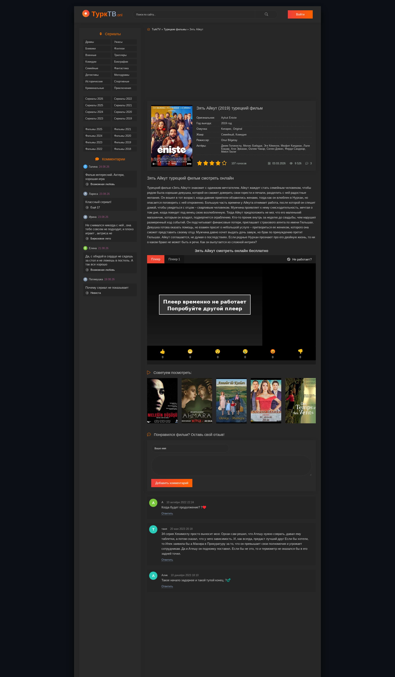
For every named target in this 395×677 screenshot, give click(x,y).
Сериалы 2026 (94, 98)
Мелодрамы (121, 74)
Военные (90, 55)
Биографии (121, 61)
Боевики (90, 48)
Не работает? (302, 259)
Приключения (122, 88)
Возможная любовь (103, 184)
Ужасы (118, 41)
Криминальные (94, 88)
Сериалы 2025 (94, 105)
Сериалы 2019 (123, 118)
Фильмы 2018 (122, 149)
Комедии (90, 61)
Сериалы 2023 (94, 118)
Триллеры (120, 55)
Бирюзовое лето (101, 238)
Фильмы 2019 (122, 142)
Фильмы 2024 (93, 135)
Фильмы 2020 (122, 135)
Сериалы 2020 (123, 111)
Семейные (91, 68)
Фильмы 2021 (122, 129)
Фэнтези (119, 48)
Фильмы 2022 (93, 149)
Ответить (167, 513)
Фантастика (121, 68)
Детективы (92, 74)
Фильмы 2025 (93, 129)
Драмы (89, 41)
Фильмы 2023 (93, 142)
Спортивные (121, 81)
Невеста (96, 293)
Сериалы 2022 (123, 98)
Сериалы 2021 (123, 105)
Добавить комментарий (171, 483)
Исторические (94, 81)
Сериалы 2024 (94, 111)
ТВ (107, 14)
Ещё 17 (95, 207)
